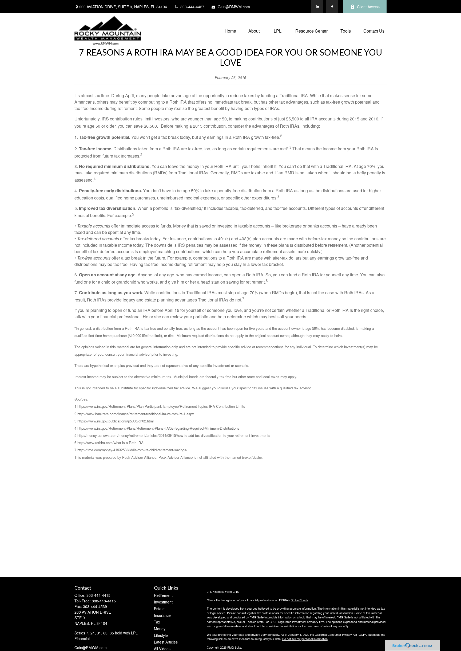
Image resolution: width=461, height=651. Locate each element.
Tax (157, 622)
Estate (159, 608)
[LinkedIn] (317, 6)
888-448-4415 (104, 600)
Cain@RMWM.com (234, 6)
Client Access (368, 6)
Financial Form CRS (226, 591)
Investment (163, 602)
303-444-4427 (192, 6)
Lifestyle (161, 635)
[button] (230, 30)
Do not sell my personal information (305, 639)
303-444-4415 (98, 595)
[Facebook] (332, 6)
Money (159, 628)
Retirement (163, 595)
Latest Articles (166, 642)
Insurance (162, 615)
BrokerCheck (299, 600)
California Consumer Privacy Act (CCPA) (341, 634)
